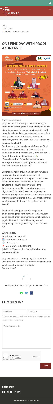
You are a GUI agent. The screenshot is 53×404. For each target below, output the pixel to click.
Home (4, 26)
